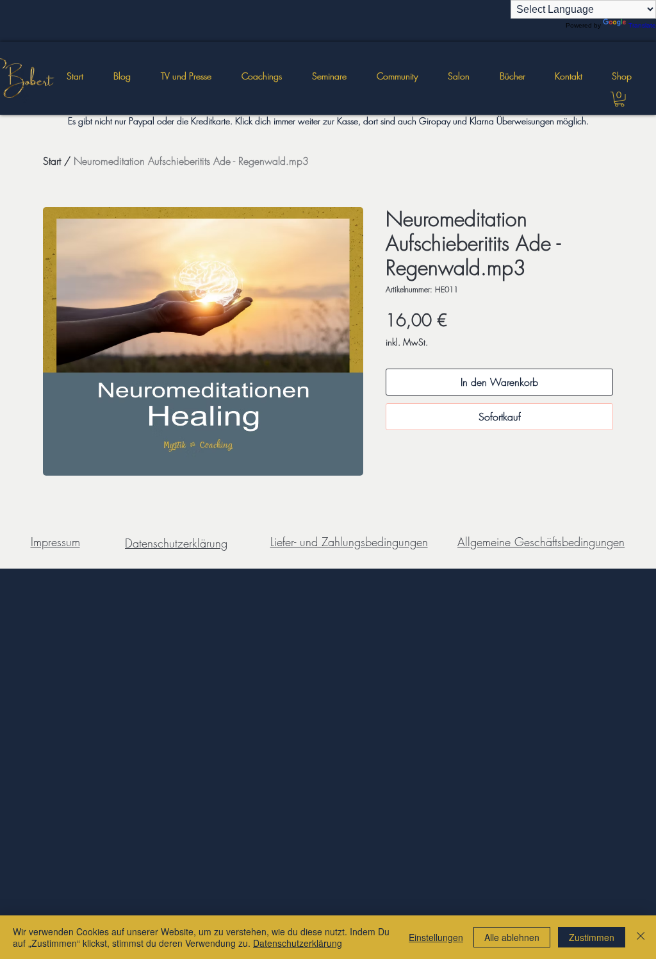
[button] (329, 76)
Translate (642, 25)
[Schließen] (640, 937)
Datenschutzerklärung (297, 943)
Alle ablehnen (511, 937)
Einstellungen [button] (436, 937)
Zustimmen (591, 937)
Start (52, 161)
